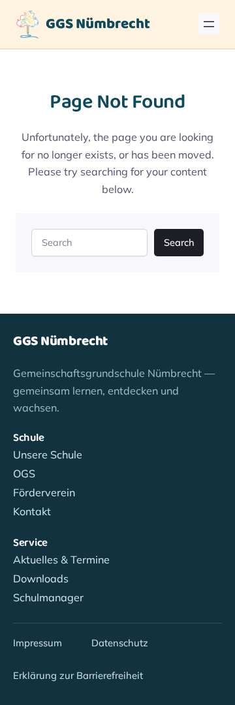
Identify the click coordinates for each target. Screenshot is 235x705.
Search (179, 242)
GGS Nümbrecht (98, 24)
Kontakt (32, 511)
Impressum (37, 643)
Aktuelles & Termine (61, 559)
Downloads (41, 578)
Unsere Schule (47, 454)
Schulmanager (48, 597)
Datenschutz (119, 643)
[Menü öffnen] (208, 24)
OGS (24, 473)
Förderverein (44, 492)
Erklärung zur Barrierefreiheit (78, 675)
